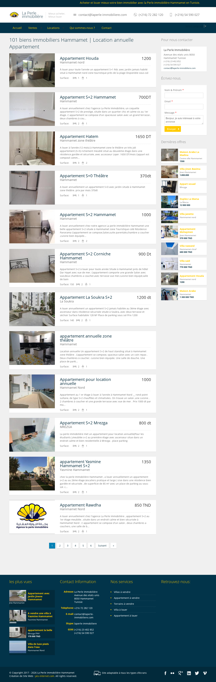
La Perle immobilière (32, 14)
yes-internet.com (44, 676)
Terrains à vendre (124, 603)
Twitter (197, 673)
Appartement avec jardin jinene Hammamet (38, 596)
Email (169, 101)
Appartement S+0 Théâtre (84, 175)
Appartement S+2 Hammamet (88, 97)
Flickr (172, 673)
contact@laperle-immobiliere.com (102, 15)
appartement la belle (40, 630)
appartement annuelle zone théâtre (86, 338)
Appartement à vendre (127, 597)
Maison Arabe (188, 290)
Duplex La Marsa (189, 198)
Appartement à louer (126, 615)
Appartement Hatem (79, 136)
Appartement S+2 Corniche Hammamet (85, 256)
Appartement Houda (79, 58)
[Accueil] (14, 14)
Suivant (102, 545)
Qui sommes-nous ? (82, 28)
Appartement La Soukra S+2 (86, 297)
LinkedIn (189, 673)
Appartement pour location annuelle (85, 381)
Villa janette (187, 214)
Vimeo (205, 673)
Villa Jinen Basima (190, 168)
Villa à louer (120, 609)
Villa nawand (187, 245)
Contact (107, 28)
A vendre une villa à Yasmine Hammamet (40, 615)
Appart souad (188, 183)
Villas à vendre (122, 592)
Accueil (17, 28)
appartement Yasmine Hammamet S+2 (80, 463)
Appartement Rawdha (80, 505)
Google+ (180, 673)
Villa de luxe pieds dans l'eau (38, 645)
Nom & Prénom (174, 90)
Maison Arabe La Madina (189, 153)
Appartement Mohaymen (187, 230)
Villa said (185, 260)
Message (171, 112)
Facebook (165, 673)
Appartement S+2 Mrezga (83, 422)
